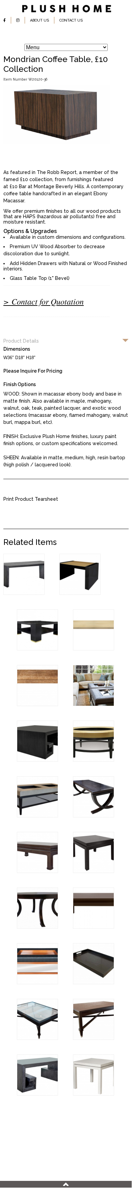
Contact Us (71, 20)
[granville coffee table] (37, 1094)
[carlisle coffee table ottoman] (37, 982)
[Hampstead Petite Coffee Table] (80, 593)
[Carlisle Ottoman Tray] (93, 982)
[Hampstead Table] (37, 648)
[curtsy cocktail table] (93, 815)
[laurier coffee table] (93, 1038)
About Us (39, 20)
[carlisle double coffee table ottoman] (37, 815)
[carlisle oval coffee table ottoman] (93, 760)
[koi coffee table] (37, 871)
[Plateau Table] (93, 648)
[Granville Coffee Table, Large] (37, 760)
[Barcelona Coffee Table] (37, 704)
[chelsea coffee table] (37, 927)
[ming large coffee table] (93, 927)
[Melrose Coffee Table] (24, 593)
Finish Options (19, 384)
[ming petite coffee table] (93, 871)
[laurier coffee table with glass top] (37, 1038)
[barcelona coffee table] (93, 1094)
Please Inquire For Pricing (32, 371)
